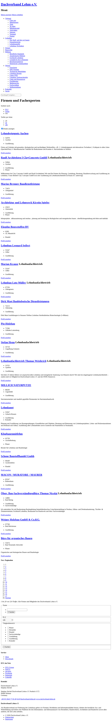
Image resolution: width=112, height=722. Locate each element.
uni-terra (8, 671)
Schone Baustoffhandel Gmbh (17, 456)
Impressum (9, 719)
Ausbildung (13, 636)
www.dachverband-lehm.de (45, 699)
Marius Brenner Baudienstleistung (20, 183)
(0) (9, 699)
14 (6, 590)
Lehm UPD (14, 75)
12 (6, 586)
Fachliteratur (14, 81)
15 (6, 592)
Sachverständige (14, 634)
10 (6, 582)
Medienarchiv (14, 83)
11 (6, 584)
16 (6, 594)
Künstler (12, 641)
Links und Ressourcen (17, 79)
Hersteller (12, 630)
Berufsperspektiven (16, 62)
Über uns (13, 20)
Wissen (7, 66)
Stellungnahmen (15, 87)
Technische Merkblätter (18, 71)
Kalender (8, 89)
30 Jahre (12, 26)
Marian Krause (9, 264)
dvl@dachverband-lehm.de (26, 699)
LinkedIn (8, 677)
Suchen (11, 612)
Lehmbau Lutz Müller (13, 282)
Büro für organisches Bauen (16, 538)
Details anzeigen (8, 129)
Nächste (8, 598)
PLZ (6, 109)
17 (6, 596)
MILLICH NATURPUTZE (16, 385)
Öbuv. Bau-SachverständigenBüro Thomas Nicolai (29, 493)
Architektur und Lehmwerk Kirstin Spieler (25, 202)
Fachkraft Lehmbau (16, 58)
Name (7, 111)
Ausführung (13, 639)
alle (6, 125)
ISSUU (7, 669)
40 (6, 123)
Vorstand (13, 34)
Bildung (8, 52)
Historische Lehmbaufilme (19, 64)
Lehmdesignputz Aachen (14, 133)
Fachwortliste (14, 85)
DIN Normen (14, 69)
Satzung (12, 32)
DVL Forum (9, 667)
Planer (11, 628)
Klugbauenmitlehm (12, 433)
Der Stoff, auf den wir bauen (19, 40)
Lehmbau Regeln (16, 73)
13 (6, 588)
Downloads (9, 659)
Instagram (8, 675)
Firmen (7, 48)
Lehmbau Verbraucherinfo (19, 77)
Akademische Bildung (17, 56)
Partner (12, 36)
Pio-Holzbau (8, 323)
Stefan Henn (8, 342)
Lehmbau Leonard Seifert (15, 245)
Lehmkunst (7, 407)
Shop (7, 657)
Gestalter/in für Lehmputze (19, 60)
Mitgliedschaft (14, 28)
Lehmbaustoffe (15, 44)
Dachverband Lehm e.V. (19, 4)
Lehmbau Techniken (17, 46)
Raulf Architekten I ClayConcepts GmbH (24, 157)
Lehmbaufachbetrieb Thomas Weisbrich (23, 361)
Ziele (11, 24)
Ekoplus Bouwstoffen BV (15, 226)
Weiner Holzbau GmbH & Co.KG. (20, 519)
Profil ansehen (6, 153)
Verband (8, 18)
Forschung (13, 67)
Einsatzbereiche (15, 42)
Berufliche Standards (17, 54)
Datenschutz (9, 717)
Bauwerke (8, 50)
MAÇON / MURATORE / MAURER (21, 474)
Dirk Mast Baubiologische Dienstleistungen (25, 301)
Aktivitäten (13, 30)
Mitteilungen (14, 22)
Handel (11, 632)
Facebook (8, 673)
